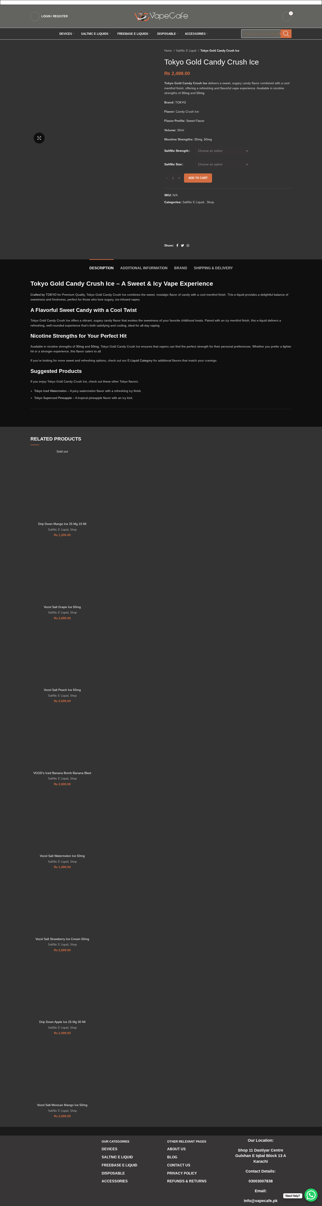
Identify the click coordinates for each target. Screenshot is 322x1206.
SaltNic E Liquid (186, 50)
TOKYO (180, 102)
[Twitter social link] (182, 245)
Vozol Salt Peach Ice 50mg (62, 690)
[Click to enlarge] (39, 138)
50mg (200, 93)
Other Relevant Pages (186, 1141)
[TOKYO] (180, 226)
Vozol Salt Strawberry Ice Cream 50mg (62, 939)
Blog (172, 1157)
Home (168, 50)
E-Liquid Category (139, 360)
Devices (109, 1149)
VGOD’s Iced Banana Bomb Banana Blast (62, 773)
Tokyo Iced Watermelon (50, 391)
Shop (210, 202)
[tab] (101, 266)
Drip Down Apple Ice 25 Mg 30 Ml (62, 1022)
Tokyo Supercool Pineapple (53, 398)
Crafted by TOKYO (43, 294)
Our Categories (115, 1141)
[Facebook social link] (177, 245)
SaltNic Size (173, 164)
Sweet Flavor (195, 120)
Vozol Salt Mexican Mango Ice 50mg (62, 1105)
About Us (176, 1149)
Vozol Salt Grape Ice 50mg (62, 607)
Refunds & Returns (187, 1181)
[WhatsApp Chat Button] (311, 1195)
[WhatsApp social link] (188, 245)
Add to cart (198, 178)
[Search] (286, 33)
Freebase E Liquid (119, 1165)
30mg (185, 93)
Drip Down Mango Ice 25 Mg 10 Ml (62, 524)
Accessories (115, 1181)
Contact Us (178, 1165)
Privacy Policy (182, 1173)
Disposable (113, 1173)
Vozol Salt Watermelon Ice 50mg (62, 856)
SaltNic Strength (176, 150)
